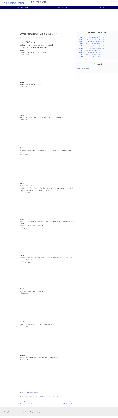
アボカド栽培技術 (53, 397)
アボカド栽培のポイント (42, 397)
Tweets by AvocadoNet (83, 68)
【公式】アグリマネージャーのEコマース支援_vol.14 (91, 39)
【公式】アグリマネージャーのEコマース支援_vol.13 (91, 41)
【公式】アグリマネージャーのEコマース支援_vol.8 (90, 52)
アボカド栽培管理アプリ (32, 392)
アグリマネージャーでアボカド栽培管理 (34, 37)
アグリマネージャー (62, 7)
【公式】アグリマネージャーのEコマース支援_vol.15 (91, 37)
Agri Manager (41, 412)
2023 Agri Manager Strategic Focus (12, 412)
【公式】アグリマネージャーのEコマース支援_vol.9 (90, 50)
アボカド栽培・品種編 (13, 3)
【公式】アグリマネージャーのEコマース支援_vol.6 (90, 57)
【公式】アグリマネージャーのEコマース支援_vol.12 (91, 43)
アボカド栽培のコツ (31, 397)
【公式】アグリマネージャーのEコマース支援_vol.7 (90, 54)
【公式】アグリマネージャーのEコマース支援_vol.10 (91, 48)
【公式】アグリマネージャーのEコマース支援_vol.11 (91, 46)
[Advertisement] (59, 19)
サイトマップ (100, 7)
